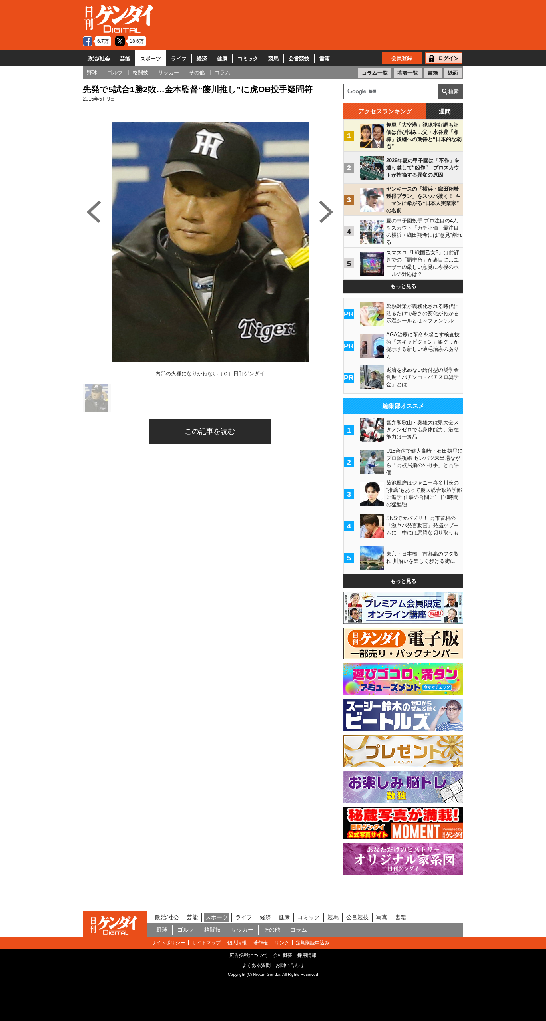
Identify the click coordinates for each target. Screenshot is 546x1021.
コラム (298, 929)
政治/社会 (99, 59)
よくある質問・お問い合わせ (273, 965)
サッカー (242, 929)
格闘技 (212, 929)
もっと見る (403, 286)
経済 (202, 59)
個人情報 (237, 942)
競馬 (273, 59)
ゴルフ (185, 929)
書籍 (324, 59)
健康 (222, 59)
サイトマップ (206, 942)
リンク (282, 942)
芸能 (125, 59)
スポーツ (150, 59)
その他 (271, 929)
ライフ (179, 59)
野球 (161, 929)
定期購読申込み (312, 942)
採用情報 (307, 955)
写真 (381, 917)
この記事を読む (210, 431)
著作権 (260, 942)
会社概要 (282, 955)
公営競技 (299, 59)
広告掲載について (248, 955)
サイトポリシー (168, 942)
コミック (247, 59)
